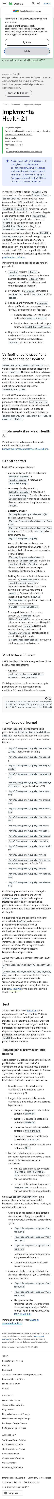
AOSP (4, 105)
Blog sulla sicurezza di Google (16, 1414)
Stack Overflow (9, 1462)
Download (7, 1370)
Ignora (27, 42)
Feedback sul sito (32, 1482)
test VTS (31, 1010)
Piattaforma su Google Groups (16, 1418)
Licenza (7, 1482)
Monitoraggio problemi (12, 1467)
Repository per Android (12, 1361)
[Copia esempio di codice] (50, 698)
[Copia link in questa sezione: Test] (12, 1004)
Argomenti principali (32, 105)
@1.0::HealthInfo (22, 1314)
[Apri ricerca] (33, 3)
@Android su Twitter (11, 1400)
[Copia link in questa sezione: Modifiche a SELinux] (38, 655)
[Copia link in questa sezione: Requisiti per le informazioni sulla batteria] (16, 1054)
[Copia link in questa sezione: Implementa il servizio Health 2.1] (9, 436)
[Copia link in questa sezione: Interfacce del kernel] (39, 723)
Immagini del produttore (13, 1379)
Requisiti (6, 1365)
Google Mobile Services (13, 1458)
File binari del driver (11, 1383)
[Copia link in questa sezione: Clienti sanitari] (29, 461)
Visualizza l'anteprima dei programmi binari (22, 1374)
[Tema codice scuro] (46, 698)
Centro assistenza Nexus (13, 1449)
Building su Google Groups (14, 1423)
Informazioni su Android (13, 1478)
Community (33, 1478)
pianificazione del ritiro (13, 257)
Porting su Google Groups (14, 1428)
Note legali (46, 1478)
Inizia (27, 51)
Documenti (15, 105)
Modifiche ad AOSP (34, 60)
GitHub (5, 1388)
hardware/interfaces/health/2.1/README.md (25, 449)
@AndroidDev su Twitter (13, 1405)
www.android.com (10, 1453)
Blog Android (8, 1409)
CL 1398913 (15, 988)
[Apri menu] (4, 3)
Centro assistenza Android (14, 1440)
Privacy (17, 1482)
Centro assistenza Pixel (12, 1444)
